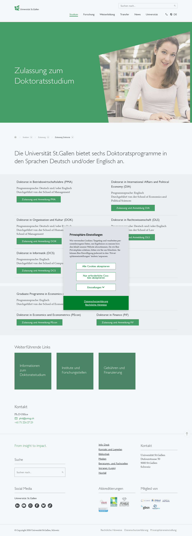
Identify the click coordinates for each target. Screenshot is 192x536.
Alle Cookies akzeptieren (96, 266)
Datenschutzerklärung (96, 301)
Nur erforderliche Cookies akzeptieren (96, 276)
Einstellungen (94, 287)
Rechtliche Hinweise (96, 304)
